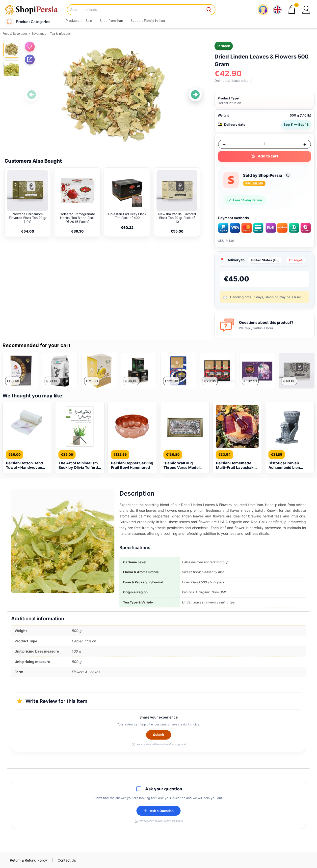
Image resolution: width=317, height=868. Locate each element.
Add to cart (268, 156)
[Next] (195, 94)
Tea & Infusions (60, 33)
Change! (295, 260)
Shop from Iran (111, 21)
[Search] (209, 10)
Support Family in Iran (148, 21)
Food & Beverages (14, 33)
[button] (306, 9)
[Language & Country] (277, 10)
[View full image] (113, 94)
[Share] (30, 59)
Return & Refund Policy (28, 860)
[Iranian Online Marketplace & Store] (34, 9)
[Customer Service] (263, 10)
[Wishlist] (30, 47)
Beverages (38, 33)
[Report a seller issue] (288, 175)
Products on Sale (79, 21)
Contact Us (67, 860)
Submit (158, 735)
